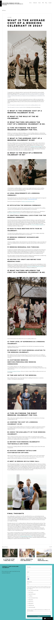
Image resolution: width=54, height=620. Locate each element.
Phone (28, 576)
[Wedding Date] (28, 583)
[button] (35, 3)
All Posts (4, 10)
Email (28, 571)
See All (50, 546)
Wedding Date (29, 581)
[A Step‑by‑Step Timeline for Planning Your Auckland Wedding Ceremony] (10, 553)
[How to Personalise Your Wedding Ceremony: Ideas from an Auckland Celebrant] (44, 553)
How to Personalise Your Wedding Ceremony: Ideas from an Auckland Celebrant (43, 560)
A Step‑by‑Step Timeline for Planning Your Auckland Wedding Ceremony (9, 560)
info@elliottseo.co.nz (9, 577)
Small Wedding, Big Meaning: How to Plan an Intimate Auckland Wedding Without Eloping (27, 560)
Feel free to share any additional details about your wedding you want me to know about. (38, 610)
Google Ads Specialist (8, 580)
